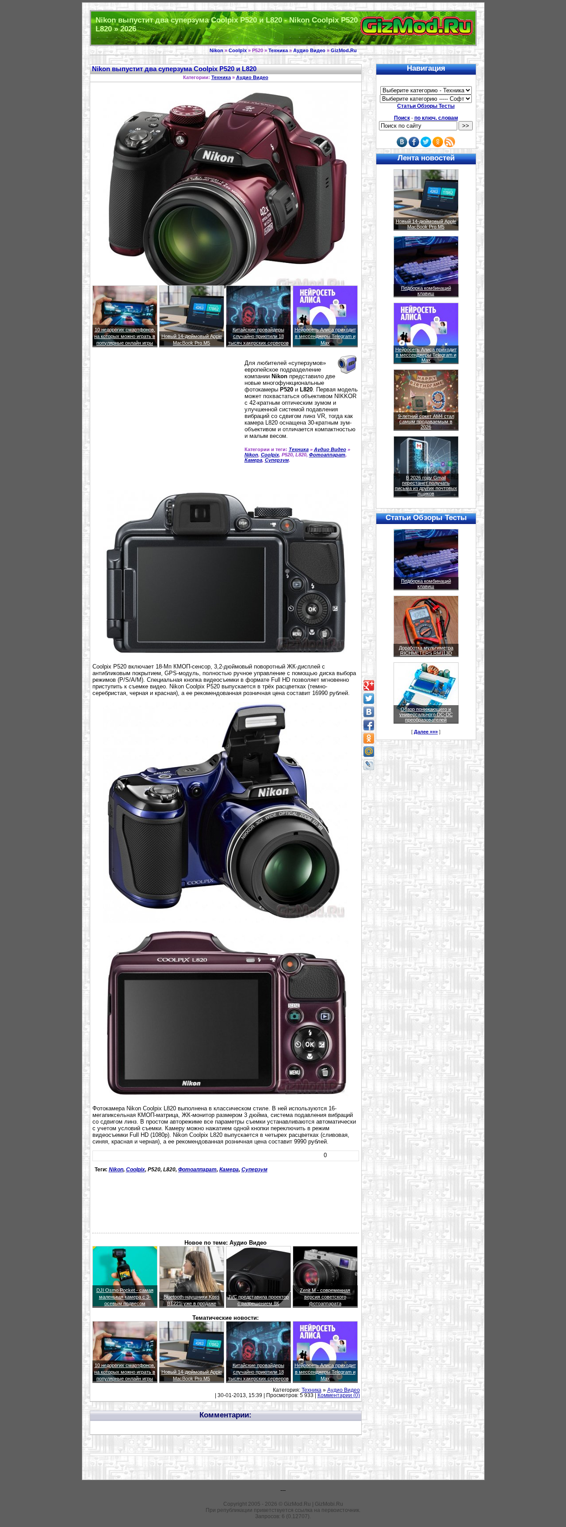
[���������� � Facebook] (368, 725)
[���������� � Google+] (368, 685)
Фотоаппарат (327, 454)
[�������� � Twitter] (368, 698)
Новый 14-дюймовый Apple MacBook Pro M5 (426, 224)
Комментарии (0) (338, 1395)
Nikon (216, 50)
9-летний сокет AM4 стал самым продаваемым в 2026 (426, 421)
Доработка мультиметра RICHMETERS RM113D (426, 650)
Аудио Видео (309, 50)
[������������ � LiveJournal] (368, 765)
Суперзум (277, 460)
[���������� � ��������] (368, 712)
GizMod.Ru (344, 50)
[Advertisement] (166, 422)
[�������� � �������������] (368, 738)
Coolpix (238, 50)
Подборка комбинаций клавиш (426, 290)
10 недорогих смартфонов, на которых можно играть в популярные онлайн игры (124, 336)
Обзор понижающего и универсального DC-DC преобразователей (426, 714)
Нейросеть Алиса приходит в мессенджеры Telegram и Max (325, 336)
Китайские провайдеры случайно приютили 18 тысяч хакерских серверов (258, 336)
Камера (253, 460)
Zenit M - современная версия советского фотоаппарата (325, 1297)
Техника (278, 50)
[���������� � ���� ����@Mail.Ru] (368, 751)
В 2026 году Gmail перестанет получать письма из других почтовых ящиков (426, 485)
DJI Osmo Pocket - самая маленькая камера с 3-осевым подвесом (124, 1297)
